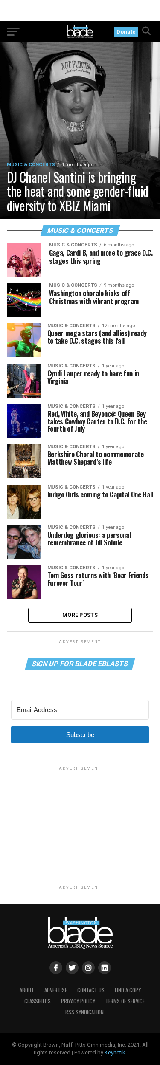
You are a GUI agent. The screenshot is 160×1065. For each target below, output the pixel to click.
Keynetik (115, 1052)
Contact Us (91, 990)
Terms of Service (125, 1001)
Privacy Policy (78, 1001)
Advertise (55, 990)
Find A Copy (128, 990)
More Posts (80, 615)
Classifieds (37, 1001)
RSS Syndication (84, 1012)
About (27, 990)
